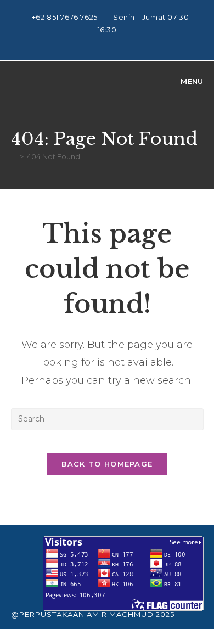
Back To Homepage (107, 463)
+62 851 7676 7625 (66, 17)
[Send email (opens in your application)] (120, 42)
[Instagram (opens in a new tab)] (96, 42)
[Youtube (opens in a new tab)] (109, 42)
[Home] (13, 156)
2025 (165, 614)
